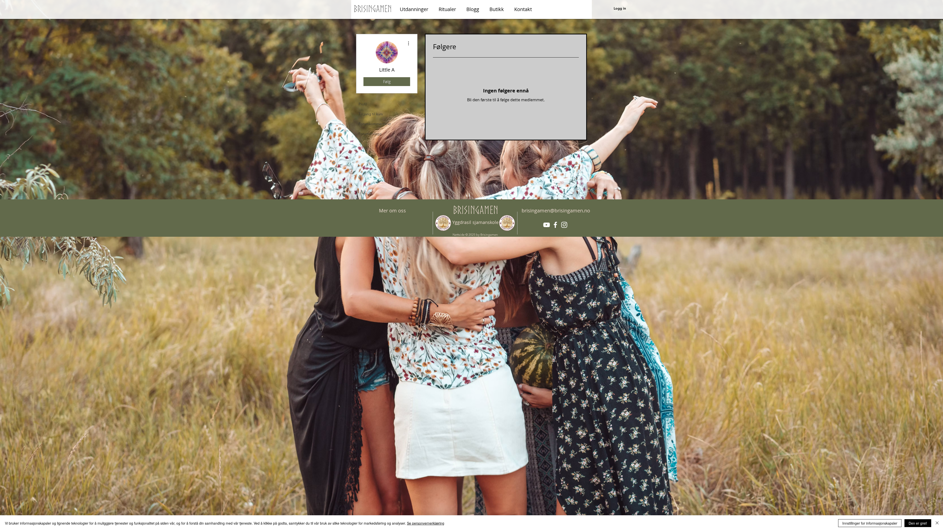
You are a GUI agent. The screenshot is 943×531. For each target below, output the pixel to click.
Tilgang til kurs (371, 114)
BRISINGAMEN (475, 209)
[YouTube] (546, 225)
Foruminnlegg (370, 133)
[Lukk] (937, 523)
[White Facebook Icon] (555, 225)
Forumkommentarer (375, 123)
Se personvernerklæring (425, 523)
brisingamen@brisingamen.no (556, 210)
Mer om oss (392, 210)
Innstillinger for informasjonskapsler (869, 523)
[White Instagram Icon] (564, 225)
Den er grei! (918, 523)
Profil (363, 104)
